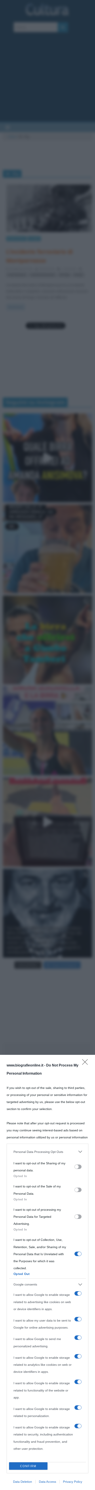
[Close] (86, 1063)
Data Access (47, 1481)
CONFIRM (28, 1466)
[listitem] (47, 1151)
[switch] (78, 1167)
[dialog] (47, 1272)
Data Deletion (22, 1481)
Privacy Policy (72, 1481)
